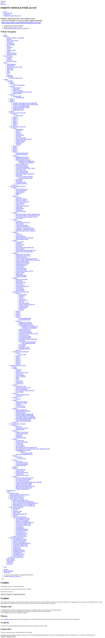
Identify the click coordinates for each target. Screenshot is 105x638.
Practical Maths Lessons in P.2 (23, 450)
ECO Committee (11, 560)
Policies (9, 51)
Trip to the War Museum (22, 462)
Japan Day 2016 (20, 267)
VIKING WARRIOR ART (22, 489)
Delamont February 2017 (22, 264)
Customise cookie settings (19, 594)
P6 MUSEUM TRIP (21, 182)
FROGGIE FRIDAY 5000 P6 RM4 (25, 415)
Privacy (8, 46)
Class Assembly (20, 242)
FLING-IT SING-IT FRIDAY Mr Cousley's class (28, 260)
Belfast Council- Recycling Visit (24, 139)
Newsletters (9, 60)
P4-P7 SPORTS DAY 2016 (23, 518)
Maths (17, 378)
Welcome (9, 39)
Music (8, 71)
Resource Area (19, 383)
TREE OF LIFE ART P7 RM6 (23, 485)
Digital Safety (10, 69)
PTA (8, 74)
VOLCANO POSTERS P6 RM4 (21, 107)
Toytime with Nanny (18, 90)
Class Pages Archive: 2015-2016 (18, 126)
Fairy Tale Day (19, 218)
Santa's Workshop (17, 93)
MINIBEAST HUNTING (22, 157)
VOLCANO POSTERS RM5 (23, 421)
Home (5, 11)
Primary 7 (12, 111)
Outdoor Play (19, 210)
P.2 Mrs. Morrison (20, 446)
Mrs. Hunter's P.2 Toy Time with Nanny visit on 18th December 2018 (33, 448)
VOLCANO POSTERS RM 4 (23, 419)
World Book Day (17, 87)
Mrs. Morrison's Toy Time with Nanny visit (26, 447)
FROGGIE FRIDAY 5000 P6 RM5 (25, 414)
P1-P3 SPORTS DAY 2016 (23, 519)
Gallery (8, 492)
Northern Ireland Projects (22, 153)
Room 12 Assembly (21, 376)
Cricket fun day (20, 287)
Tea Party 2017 (16, 508)
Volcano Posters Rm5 (21, 268)
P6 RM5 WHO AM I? (18, 110)
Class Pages (10, 80)
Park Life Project (20, 244)
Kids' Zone (9, 564)
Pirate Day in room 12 (21, 200)
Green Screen (19, 235)
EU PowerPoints (20, 289)
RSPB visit (18, 130)
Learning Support (11, 50)
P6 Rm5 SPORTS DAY (22, 410)
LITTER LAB (19, 526)
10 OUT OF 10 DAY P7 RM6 (23, 479)
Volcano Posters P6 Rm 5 (22, 472)
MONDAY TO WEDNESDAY (27, 161)
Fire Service (19, 133)
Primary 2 (12, 86)
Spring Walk (19, 207)
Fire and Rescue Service (22, 189)
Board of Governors (12, 54)
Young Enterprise (20, 248)
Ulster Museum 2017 (21, 265)
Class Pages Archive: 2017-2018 (18, 365)
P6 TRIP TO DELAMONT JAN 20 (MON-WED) (25, 104)
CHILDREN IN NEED (22, 533)
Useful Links (10, 76)
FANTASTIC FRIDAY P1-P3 (23, 525)
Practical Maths (19, 392)
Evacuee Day (19, 461)
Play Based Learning (27, 453)
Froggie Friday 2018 (21, 386)
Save (14, 636)
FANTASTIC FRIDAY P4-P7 (23, 523)
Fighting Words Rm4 (21, 275)
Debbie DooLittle (20, 429)
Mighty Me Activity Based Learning (25, 237)
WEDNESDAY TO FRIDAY (26, 162)
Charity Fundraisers (21, 236)
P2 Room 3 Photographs (22, 442)
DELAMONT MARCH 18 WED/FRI (25, 417)
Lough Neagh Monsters (22, 154)
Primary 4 (12, 99)
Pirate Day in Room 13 (21, 199)
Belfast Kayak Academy (22, 279)
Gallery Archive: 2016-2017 (17, 507)
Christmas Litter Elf (21, 140)
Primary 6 (12, 101)
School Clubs (10, 68)
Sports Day (18, 197)
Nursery (9, 49)
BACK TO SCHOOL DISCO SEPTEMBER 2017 (25, 503)
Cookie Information (8, 570)
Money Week (16, 89)
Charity (8, 72)
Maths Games (19, 273)
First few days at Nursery (22, 428)
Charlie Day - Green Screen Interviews (25, 229)
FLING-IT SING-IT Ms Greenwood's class (26, 258)
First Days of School (21, 211)
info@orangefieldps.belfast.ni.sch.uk (12, 28)
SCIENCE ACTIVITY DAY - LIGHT (25, 168)
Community (10, 75)
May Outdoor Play (20, 203)
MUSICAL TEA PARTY (22, 521)
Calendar (9, 58)
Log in (2, 2)
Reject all (3, 594)
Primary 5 (12, 100)
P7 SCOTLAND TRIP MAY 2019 (24, 478)
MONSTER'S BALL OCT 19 (17, 496)
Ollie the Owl (10, 561)
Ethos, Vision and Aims (12, 40)
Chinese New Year (20, 405)
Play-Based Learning (21, 437)
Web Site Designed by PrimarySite (12, 576)
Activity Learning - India (22, 164)
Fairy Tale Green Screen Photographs (25, 390)
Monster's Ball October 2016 (20, 514)
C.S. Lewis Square (20, 407)
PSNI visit (18, 136)
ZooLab (18, 132)
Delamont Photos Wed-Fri (22, 261)
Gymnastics (19, 221)
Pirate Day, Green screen (22, 372)
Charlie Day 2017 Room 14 (23, 226)
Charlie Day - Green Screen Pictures (25, 228)
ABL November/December (25, 178)
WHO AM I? (19, 175)
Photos (17, 233)
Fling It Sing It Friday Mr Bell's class (25, 247)
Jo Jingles (18, 144)
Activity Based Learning (22, 225)
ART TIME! (19, 180)
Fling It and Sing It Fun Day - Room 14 (25, 230)
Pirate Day (18, 371)
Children (6, 79)
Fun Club (18, 398)
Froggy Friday (19, 373)
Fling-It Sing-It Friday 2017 (22, 286)
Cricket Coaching (20, 272)
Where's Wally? (20, 223)
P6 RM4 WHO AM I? (18, 108)
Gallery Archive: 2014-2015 (20, 536)
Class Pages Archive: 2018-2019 (18, 423)
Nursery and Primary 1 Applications (15, 37)
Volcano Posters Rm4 (21, 269)
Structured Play (19, 382)
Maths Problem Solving (21, 165)
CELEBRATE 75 (11, 490)
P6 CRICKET (19, 179)
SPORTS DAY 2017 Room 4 (23, 254)
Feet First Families (20, 375)
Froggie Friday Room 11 (22, 401)
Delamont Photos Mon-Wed (23, 262)
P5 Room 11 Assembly (21, 403)
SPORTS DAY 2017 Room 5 (23, 255)
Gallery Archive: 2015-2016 (20, 516)
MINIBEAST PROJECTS (22, 158)
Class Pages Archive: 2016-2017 (18, 186)
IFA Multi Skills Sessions (22, 239)
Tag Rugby (18, 243)
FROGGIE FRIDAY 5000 (22, 394)
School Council (10, 558)
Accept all (9, 594)
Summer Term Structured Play (23, 387)
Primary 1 (12, 83)
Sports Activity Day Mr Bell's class (24, 251)
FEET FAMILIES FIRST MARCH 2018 (23, 501)
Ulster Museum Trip (21, 469)
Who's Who (10, 42)
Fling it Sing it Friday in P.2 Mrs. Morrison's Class (28, 214)
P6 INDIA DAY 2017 (21, 257)
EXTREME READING (22, 529)
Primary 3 (12, 94)
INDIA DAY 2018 (20, 412)
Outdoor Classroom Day (19, 85)
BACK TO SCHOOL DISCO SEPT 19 (20, 494)
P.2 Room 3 (22, 451)
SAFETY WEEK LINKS (16, 78)
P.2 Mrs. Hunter (20, 444)
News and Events (8, 13)
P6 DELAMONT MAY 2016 (23, 160)
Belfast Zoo (19, 143)
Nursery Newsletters (12, 61)
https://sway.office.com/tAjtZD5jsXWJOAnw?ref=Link (21, 23)
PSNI (17, 194)
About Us (6, 36)
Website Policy (7, 572)
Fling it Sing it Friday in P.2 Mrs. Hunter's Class (27, 215)
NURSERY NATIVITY (22, 530)
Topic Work (19, 246)
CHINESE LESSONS (21, 183)
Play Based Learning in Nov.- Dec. (24, 454)
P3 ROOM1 (19, 457)
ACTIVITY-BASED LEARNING (24, 176)
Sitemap (6, 569)
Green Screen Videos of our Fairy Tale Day (26, 217)
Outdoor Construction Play (22, 205)
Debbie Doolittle (17, 96)
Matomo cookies (8, 619)
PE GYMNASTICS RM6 (22, 480)
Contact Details (10, 43)
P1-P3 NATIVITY (20, 532)
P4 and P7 (15, 510)
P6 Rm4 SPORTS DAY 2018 (23, 411)
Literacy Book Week (21, 465)
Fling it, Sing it (19, 204)
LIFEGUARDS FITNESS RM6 (24, 483)
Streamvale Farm (20, 135)
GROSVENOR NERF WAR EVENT (25, 486)
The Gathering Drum (21, 137)
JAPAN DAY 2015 (21, 169)
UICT (17, 379)
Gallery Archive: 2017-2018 (17, 498)
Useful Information (11, 64)
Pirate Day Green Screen (22, 432)
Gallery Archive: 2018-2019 (17, 497)
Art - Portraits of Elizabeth (22, 167)
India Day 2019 (20, 473)
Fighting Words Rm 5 (21, 276)
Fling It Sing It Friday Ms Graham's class (26, 250)
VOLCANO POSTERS (22, 171)
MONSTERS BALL (21, 535)
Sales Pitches (19, 280)
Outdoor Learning (14, 493)
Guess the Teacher (17, 511)
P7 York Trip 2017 (20, 285)
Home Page (3, 4)
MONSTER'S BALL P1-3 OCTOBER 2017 (24, 504)
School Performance (12, 53)
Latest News (7, 14)
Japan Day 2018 (20, 471)
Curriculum (9, 47)
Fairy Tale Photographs (21, 389)
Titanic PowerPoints (21, 282)
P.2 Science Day (20, 440)
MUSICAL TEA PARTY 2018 (20, 500)
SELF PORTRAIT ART (22, 172)
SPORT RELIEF (20, 528)
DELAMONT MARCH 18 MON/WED (26, 418)
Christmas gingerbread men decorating (22, 92)
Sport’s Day (19, 369)
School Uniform (11, 65)
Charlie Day (19, 396)
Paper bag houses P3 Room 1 (23, 222)
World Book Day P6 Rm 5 (22, 475)
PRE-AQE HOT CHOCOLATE (24, 487)
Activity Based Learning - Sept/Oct (24, 271)
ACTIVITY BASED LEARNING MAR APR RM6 (29, 482)
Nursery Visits (19, 115)
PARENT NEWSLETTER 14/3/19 (12, 15)
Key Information (11, 44)
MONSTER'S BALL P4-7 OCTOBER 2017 (24, 505)
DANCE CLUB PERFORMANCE (25, 522)
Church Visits (19, 283)
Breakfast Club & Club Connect (14, 67)
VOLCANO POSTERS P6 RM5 (21, 105)
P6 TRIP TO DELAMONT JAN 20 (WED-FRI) (25, 103)
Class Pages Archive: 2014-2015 (18, 112)
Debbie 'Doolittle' (20, 142)
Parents (5, 62)
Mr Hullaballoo (19, 129)
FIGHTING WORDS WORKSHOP (25, 174)
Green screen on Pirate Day (22, 201)
